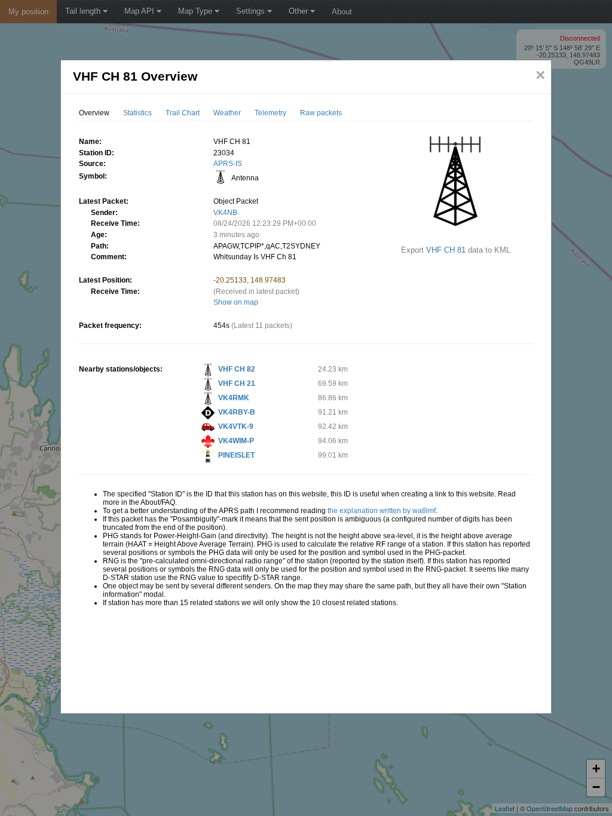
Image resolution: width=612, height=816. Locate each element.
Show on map (235, 302)
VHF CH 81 (446, 250)
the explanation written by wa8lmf (382, 511)
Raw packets (321, 113)
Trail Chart (183, 113)
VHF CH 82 (236, 369)
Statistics (137, 113)
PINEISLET (236, 455)
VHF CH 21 (236, 383)
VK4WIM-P (236, 441)
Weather (227, 113)
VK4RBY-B (236, 412)
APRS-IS (227, 163)
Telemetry (270, 113)
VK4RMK (233, 398)
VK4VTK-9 (235, 426)
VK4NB (225, 212)
